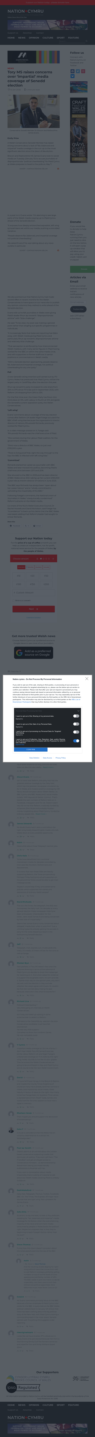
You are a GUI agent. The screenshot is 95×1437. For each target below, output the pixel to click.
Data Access (47, 758)
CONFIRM (31, 749)
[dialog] (47, 718)
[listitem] (47, 711)
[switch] (76, 716)
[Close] (87, 679)
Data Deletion (34, 758)
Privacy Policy (61, 758)
